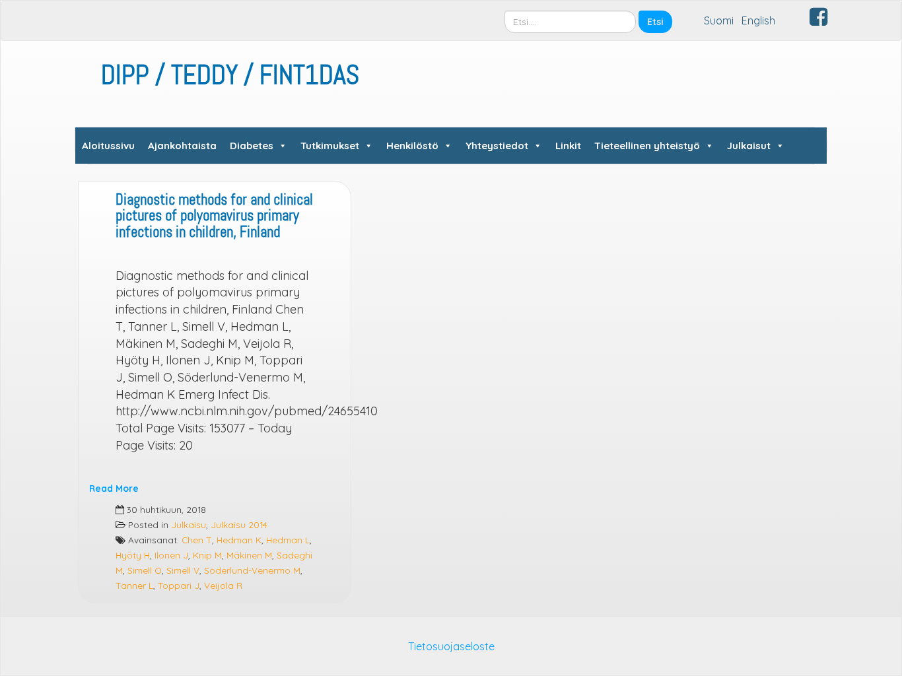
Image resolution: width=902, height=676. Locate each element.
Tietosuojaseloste (451, 646)
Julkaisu (188, 524)
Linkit (568, 145)
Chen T (197, 539)
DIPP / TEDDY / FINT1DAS (230, 75)
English (758, 20)
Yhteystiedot (497, 145)
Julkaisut (749, 145)
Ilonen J (171, 554)
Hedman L (288, 539)
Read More (114, 488)
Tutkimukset (329, 145)
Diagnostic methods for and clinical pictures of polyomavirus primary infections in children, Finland (214, 216)
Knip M (207, 554)
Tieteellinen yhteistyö (647, 145)
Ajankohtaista (182, 145)
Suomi (719, 20)
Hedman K (239, 539)
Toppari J (178, 585)
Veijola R (223, 585)
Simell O (144, 570)
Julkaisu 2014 (239, 524)
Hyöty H (133, 554)
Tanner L (134, 585)
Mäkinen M (249, 554)
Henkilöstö (412, 145)
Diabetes (251, 145)
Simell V (182, 570)
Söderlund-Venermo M (252, 570)
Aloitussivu (108, 145)
